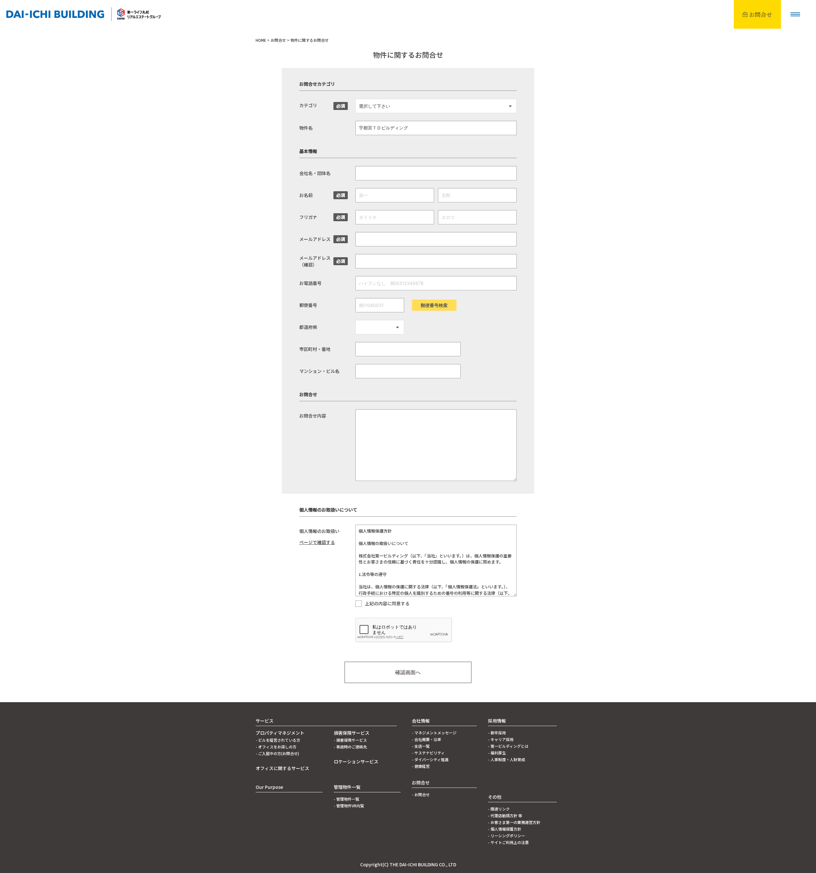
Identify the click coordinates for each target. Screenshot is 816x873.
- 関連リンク (499, 808)
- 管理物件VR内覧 (349, 805)
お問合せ (278, 40)
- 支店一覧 (421, 746)
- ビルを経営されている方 (278, 740)
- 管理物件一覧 (346, 799)
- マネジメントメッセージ (434, 732)
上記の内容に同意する (387, 604)
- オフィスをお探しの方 (276, 746)
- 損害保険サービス (350, 740)
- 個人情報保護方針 (504, 829)
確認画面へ (408, 672)
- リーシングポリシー (506, 835)
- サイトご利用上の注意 (508, 842)
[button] (795, 14)
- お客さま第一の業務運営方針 (514, 822)
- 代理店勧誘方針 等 (505, 815)
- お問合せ (421, 794)
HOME (261, 40)
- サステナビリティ (428, 752)
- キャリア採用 (501, 739)
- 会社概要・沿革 (426, 739)
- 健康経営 (421, 766)
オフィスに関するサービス (282, 768)
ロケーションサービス (356, 761)
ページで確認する (317, 542)
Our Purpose (269, 787)
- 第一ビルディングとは (508, 746)
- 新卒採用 (497, 732)
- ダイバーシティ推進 (430, 759)
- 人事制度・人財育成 (506, 759)
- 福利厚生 (497, 752)
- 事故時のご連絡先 (350, 746)
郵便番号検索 (434, 305)
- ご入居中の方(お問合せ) (277, 753)
